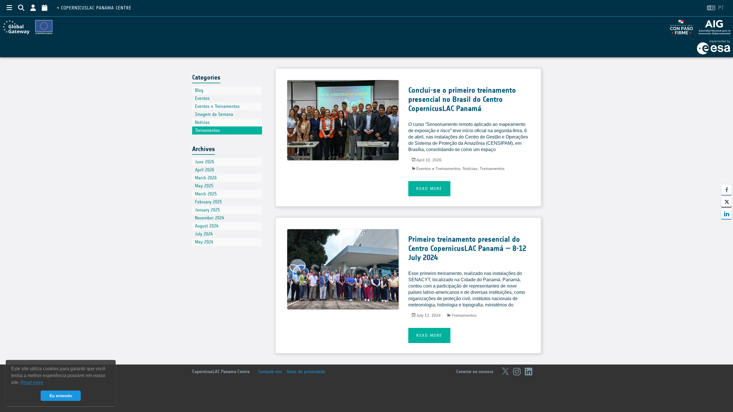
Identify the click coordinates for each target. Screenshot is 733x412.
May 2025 (204, 186)
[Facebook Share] (726, 190)
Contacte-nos (270, 371)
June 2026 (204, 162)
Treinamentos (492, 168)
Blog (199, 90)
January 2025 (207, 210)
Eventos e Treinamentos (438, 168)
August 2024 (206, 226)
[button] (726, 224)
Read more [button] (32, 382)
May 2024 (204, 242)
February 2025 (208, 202)
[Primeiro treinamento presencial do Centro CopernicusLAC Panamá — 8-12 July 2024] (343, 285)
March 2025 (206, 194)
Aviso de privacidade (306, 371)
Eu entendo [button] (61, 395)
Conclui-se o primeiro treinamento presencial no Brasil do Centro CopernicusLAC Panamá (462, 99)
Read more (429, 188)
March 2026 (206, 178)
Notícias (470, 168)
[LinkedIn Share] (726, 214)
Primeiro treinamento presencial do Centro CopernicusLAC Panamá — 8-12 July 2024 (467, 248)
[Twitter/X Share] (726, 202)
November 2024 (209, 218)
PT (721, 8)
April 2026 (204, 170)
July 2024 (204, 234)
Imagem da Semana (214, 114)
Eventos (202, 98)
